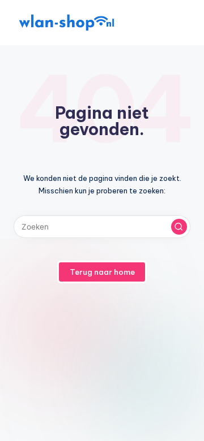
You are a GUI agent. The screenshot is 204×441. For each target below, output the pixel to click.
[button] (179, 227)
